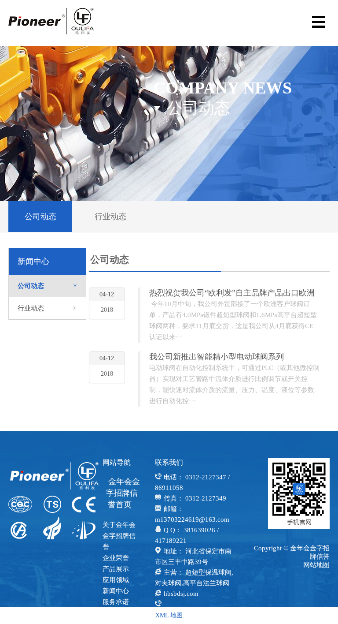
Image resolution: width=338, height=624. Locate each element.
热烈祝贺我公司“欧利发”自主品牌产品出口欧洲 (232, 292)
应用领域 (116, 579)
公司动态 (40, 216)
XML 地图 (169, 615)
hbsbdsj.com (181, 593)
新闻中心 (116, 590)
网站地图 (316, 564)
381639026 (199, 530)
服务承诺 (116, 601)
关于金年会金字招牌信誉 (119, 535)
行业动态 (110, 216)
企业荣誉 (116, 557)
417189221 (171, 540)
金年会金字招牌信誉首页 (123, 493)
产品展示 (116, 568)
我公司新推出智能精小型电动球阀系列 (216, 356)
